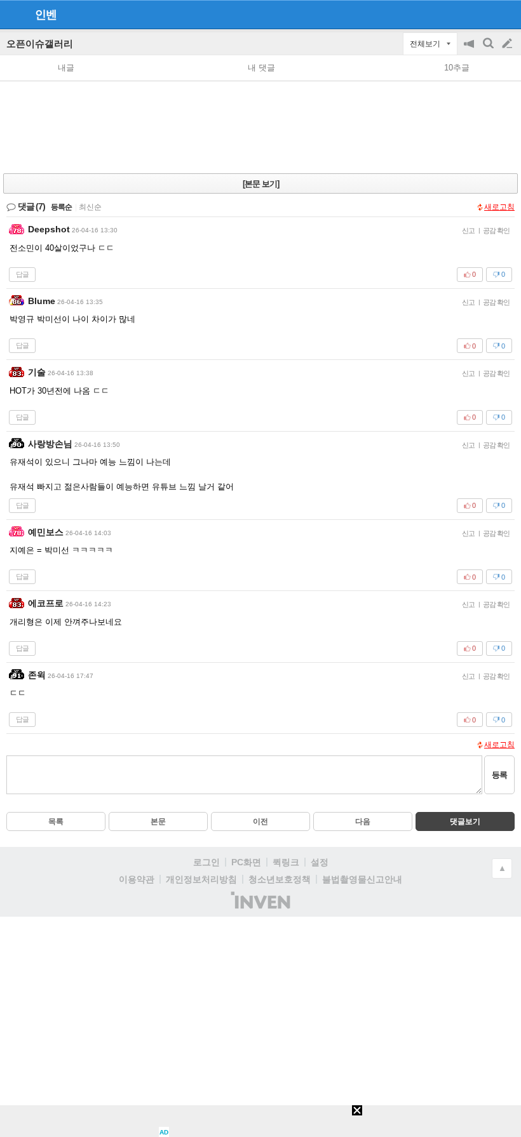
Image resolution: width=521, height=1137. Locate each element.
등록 (499, 775)
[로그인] (483, 14)
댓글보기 (465, 821)
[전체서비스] (506, 14)
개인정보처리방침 (201, 879)
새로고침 (499, 207)
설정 (319, 862)
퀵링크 (286, 862)
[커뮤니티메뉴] (13, 14)
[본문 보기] (261, 184)
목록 (56, 821)
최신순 (90, 207)
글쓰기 (508, 43)
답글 (22, 274)
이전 (260, 821)
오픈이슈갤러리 (39, 43)
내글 (66, 67)
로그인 (206, 862)
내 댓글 (261, 67)
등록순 (61, 207)
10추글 (457, 67)
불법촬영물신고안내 (362, 879)
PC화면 (246, 862)
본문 (158, 821)
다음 (362, 821)
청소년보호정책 (279, 879)
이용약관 (136, 879)
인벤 (46, 14)
